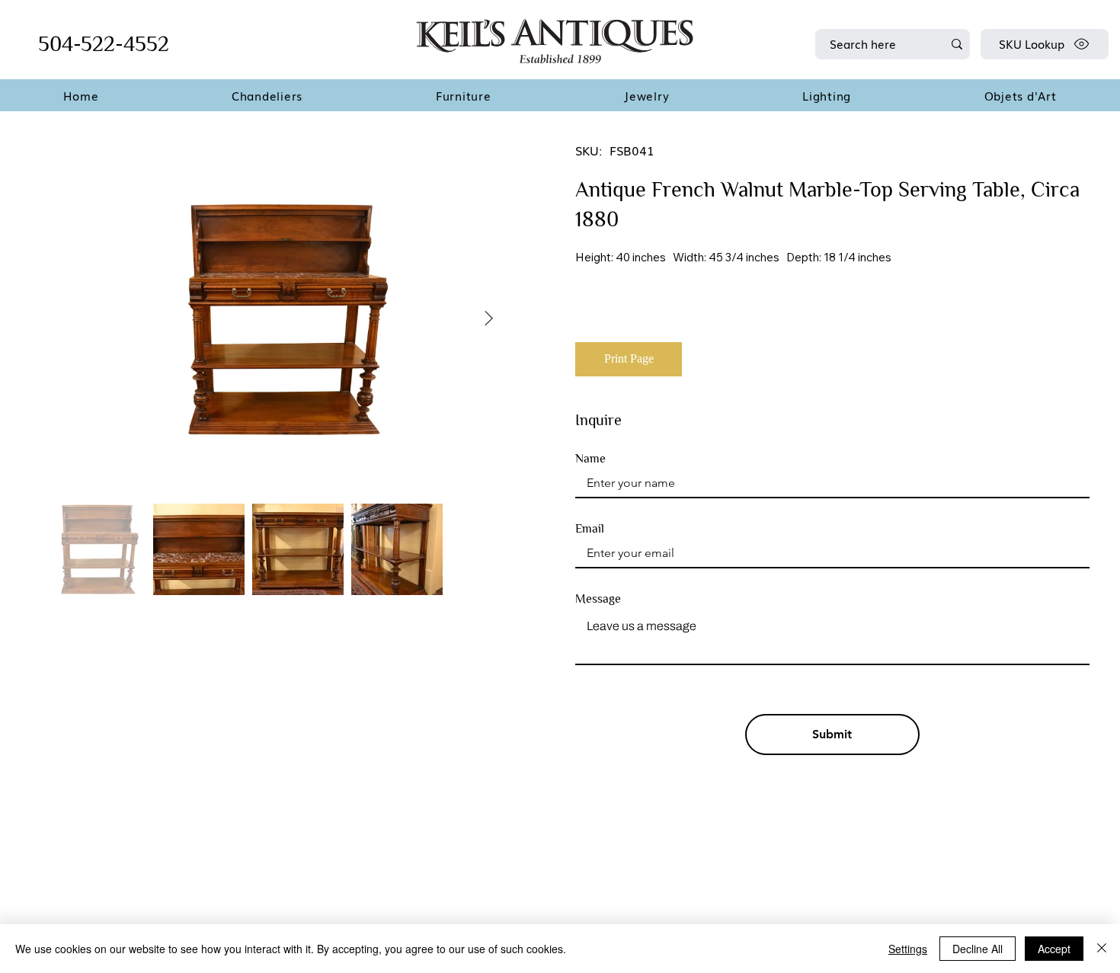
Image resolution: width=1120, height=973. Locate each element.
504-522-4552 (103, 44)
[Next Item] (488, 319)
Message (598, 599)
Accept (1054, 948)
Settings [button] (907, 948)
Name (590, 459)
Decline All (977, 948)
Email (589, 529)
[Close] (1102, 948)
